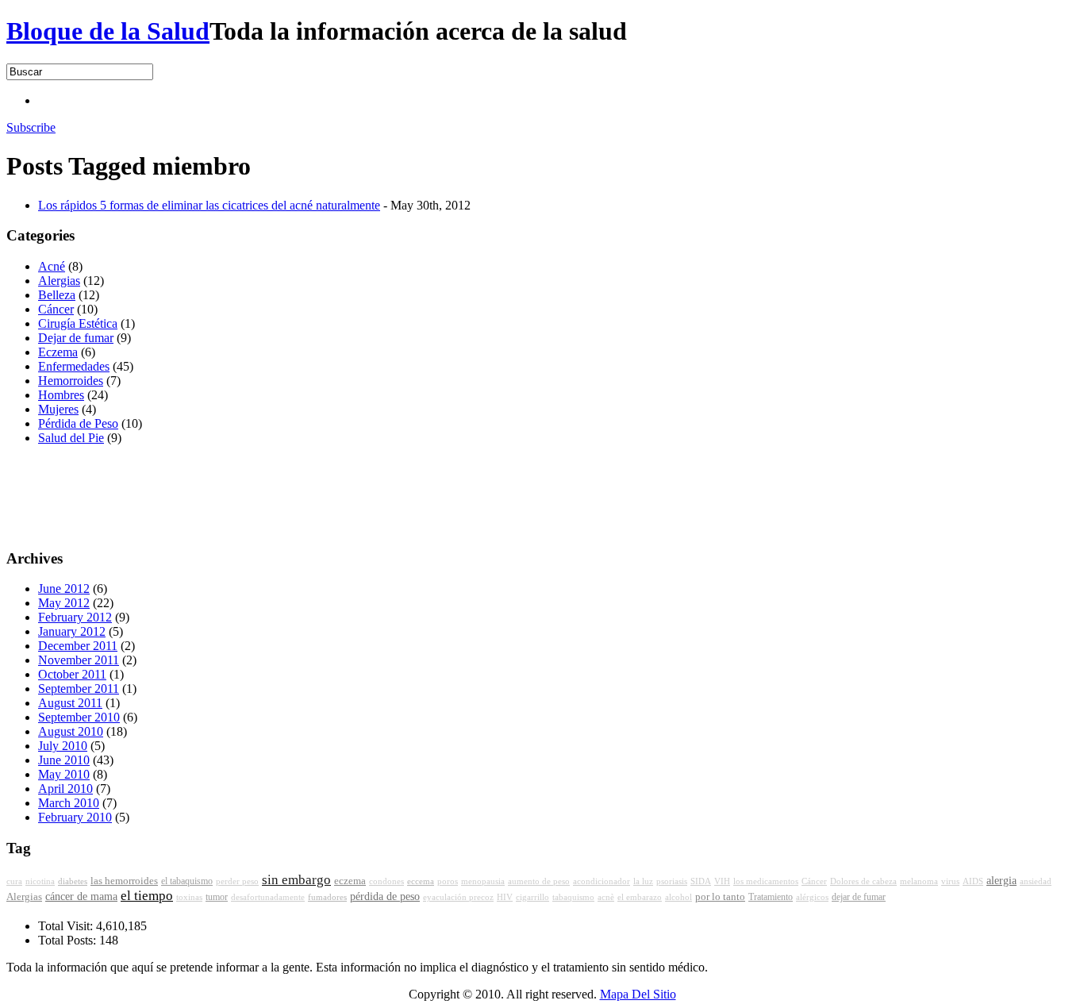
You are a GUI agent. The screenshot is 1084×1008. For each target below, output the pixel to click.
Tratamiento (770, 896)
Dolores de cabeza (863, 881)
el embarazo (639, 897)
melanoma (919, 881)
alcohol (678, 897)
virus (950, 881)
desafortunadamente (268, 897)
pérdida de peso (385, 896)
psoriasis (671, 881)
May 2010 (64, 774)
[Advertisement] (327, 99)
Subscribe (31, 127)
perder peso (237, 881)
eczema (350, 881)
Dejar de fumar (75, 337)
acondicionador (601, 881)
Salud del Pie (71, 437)
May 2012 (64, 603)
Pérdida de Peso (78, 423)
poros (447, 881)
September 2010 (79, 717)
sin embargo (296, 879)
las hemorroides (124, 881)
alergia (1001, 881)
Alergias (59, 280)
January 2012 (72, 631)
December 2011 (77, 645)
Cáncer (56, 309)
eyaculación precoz (458, 897)
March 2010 (68, 803)
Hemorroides (70, 380)
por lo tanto (720, 896)
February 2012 (75, 617)
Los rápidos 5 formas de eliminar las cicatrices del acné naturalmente (209, 205)
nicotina (40, 881)
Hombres (61, 395)
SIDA (700, 881)
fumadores (327, 897)
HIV (505, 897)
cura (14, 881)
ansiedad (1035, 881)
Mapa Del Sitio (638, 994)
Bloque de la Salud (107, 31)
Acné (51, 266)
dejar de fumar (859, 896)
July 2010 (62, 745)
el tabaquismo (187, 881)
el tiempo (147, 895)
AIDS (973, 881)
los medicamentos (765, 881)
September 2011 (78, 688)
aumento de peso (539, 881)
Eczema (58, 352)
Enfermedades (74, 366)
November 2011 (78, 660)
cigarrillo (532, 897)
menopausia (483, 881)
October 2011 (72, 674)
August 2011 (70, 703)
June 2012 (64, 588)
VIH (722, 881)
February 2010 (75, 817)
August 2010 (70, 731)
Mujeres (58, 409)
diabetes (72, 881)
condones (386, 881)
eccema (420, 881)
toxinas (189, 897)
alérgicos (812, 897)
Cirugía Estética (77, 323)
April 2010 (65, 788)
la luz (643, 881)
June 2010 (64, 760)
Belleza (56, 295)
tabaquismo (573, 897)
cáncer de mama (81, 896)
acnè (606, 897)
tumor (217, 896)
